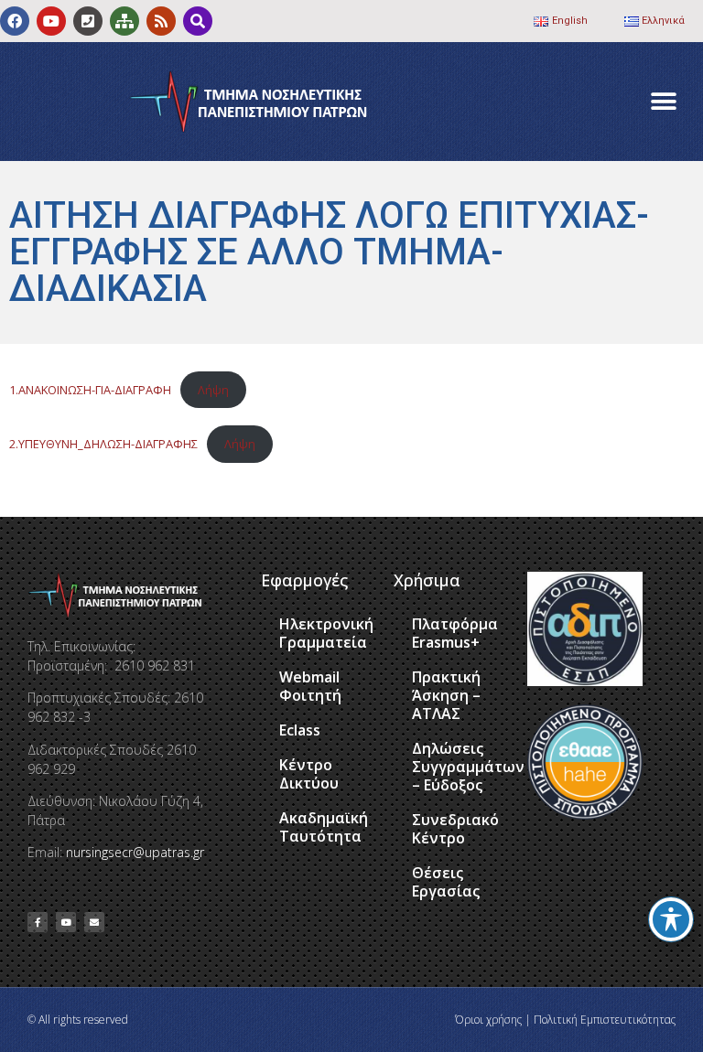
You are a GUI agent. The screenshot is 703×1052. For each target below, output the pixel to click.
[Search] (197, 21)
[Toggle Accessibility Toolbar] (671, 919)
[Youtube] (51, 21)
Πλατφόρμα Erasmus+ (455, 633)
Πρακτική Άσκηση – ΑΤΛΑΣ (446, 695)
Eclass (299, 730)
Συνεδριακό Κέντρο (455, 829)
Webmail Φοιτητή (310, 686)
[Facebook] (14, 21)
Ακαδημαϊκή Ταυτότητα (323, 827)
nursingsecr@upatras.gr (135, 852)
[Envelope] (94, 922)
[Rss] (161, 21)
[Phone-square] (88, 21)
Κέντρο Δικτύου (309, 774)
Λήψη (213, 389)
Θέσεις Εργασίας (446, 882)
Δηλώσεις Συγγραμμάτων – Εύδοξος (460, 766)
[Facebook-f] (37, 922)
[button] (664, 102)
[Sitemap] (124, 21)
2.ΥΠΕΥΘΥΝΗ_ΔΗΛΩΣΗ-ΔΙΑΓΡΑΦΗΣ (103, 443)
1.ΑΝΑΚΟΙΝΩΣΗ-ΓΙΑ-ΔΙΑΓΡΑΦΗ (90, 389)
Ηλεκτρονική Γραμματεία (326, 633)
